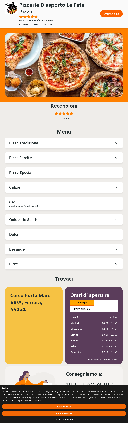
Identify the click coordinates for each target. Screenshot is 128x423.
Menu (36, 24)
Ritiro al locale (82, 308)
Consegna (82, 302)
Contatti (48, 24)
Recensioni (24, 24)
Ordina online (111, 13)
